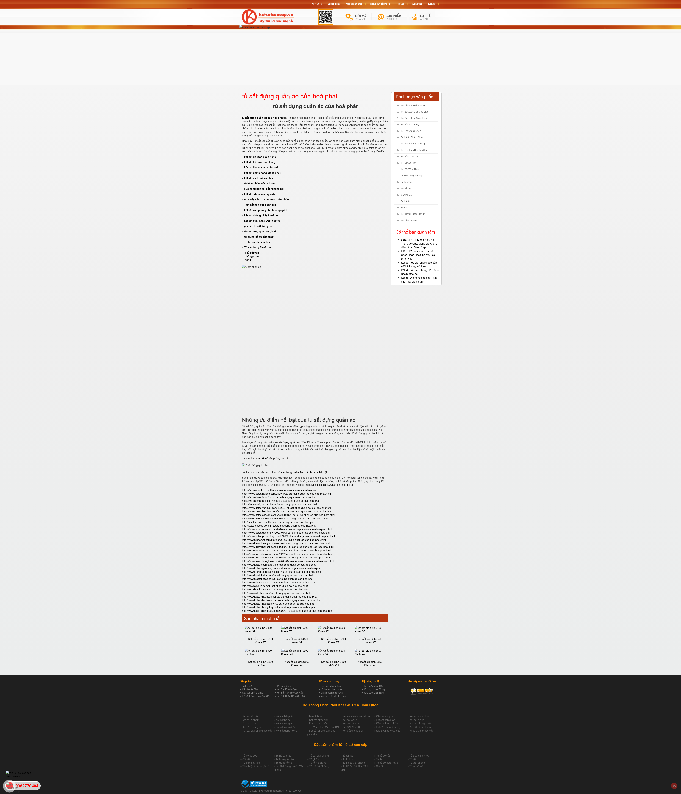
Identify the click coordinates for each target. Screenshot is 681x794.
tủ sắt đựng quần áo (287, 442)
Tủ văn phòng (417, 762)
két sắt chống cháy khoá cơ (261, 215)
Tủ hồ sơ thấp (283, 755)
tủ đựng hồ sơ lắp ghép (259, 236)
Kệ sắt (404, 207)
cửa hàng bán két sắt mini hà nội (264, 188)
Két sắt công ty (284, 723)
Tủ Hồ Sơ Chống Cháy (412, 137)
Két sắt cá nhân (351, 723)
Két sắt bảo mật (318, 723)
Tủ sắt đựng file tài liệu (258, 247)
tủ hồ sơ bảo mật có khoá (259, 183)
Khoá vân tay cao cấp (388, 730)
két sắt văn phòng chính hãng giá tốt (266, 210)
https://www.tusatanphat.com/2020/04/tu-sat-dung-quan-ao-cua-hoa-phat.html (286, 557)
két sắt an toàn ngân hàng (260, 156)
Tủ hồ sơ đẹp (249, 755)
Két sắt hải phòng (285, 716)
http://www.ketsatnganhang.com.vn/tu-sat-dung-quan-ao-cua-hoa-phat (281, 568)
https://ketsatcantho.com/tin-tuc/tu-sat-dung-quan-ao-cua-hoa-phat (279, 490)
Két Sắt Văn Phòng (410, 124)
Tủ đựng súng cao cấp (412, 175)
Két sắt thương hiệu (387, 723)
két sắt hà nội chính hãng (260, 162)
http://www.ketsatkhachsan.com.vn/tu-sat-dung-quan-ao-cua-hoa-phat (281, 600)
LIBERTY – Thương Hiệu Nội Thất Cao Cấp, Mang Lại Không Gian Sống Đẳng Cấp (419, 243)
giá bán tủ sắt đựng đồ (258, 226)
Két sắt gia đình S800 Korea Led (297, 663)
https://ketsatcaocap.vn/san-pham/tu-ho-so (330, 484)
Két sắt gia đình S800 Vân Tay (260, 663)
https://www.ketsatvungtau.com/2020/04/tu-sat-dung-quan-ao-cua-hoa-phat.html (287, 508)
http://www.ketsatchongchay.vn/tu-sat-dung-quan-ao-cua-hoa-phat (279, 607)
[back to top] (674, 786)
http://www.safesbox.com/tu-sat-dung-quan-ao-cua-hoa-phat (276, 593)
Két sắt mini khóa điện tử (413, 214)
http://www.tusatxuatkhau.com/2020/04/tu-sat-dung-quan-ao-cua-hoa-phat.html (286, 550)
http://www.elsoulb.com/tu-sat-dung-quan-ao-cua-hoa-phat (275, 586)
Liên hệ (432, 3)
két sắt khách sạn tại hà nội (261, 167)
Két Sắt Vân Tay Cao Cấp (413, 144)
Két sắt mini (406, 188)
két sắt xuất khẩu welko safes (262, 220)
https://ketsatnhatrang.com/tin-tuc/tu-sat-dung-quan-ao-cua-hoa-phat (281, 500)
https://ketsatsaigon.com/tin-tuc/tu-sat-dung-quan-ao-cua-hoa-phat (279, 504)
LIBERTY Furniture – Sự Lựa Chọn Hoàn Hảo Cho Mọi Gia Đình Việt (418, 254)
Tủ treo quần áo (285, 759)
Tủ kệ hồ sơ (416, 766)
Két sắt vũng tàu (385, 716)
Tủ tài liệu (348, 755)
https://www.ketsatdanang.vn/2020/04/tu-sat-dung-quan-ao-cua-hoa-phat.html (286, 532)
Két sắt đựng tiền (318, 720)
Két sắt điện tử (250, 720)
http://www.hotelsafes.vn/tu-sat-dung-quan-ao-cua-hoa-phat (275, 589)
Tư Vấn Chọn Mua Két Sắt (324, 727)
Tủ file (379, 759)
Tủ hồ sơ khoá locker (257, 242)
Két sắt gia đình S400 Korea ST (370, 640)
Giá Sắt (380, 766)
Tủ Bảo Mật (406, 182)
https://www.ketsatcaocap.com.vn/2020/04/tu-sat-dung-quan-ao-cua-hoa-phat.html (288, 515)
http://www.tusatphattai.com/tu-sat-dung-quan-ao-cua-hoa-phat (277, 575)
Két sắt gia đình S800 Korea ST (333, 640)
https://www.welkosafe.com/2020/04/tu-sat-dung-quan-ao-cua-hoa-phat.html (285, 518)
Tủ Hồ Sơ (405, 201)
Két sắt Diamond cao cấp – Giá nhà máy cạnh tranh (419, 279)
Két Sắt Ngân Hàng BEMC (413, 105)
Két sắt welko (350, 720)
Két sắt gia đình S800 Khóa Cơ (333, 663)
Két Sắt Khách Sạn (410, 156)
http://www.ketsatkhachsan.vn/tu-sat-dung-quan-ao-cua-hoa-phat (278, 603)
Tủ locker (348, 759)
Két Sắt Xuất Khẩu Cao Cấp (414, 112)
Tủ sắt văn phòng (319, 755)
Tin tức (400, 3)
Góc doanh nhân (354, 3)
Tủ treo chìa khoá (419, 755)
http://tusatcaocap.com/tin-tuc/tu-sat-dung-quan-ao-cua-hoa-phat (278, 522)
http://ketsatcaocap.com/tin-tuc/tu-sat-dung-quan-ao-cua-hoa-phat (279, 525)
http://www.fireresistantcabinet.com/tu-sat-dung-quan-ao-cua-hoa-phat (281, 571)
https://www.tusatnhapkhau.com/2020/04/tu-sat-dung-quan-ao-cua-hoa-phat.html (287, 554)
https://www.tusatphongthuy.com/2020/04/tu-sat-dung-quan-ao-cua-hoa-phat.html (288, 561)
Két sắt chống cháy (420, 723)
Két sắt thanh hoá (419, 716)
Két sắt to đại (249, 723)
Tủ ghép (314, 759)
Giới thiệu (317, 3)
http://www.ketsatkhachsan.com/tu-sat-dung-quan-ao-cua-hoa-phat (279, 596)
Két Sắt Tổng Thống (410, 169)
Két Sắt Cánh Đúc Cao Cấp (414, 150)
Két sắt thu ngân (251, 727)
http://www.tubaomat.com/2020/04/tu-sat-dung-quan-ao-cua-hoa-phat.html (284, 539)
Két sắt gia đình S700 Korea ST (297, 640)
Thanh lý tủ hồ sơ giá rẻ (255, 766)
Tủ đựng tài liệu (251, 762)
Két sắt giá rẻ (416, 720)
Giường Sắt (406, 195)
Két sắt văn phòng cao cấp (257, 730)
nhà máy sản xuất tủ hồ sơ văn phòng (267, 199)
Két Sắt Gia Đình (409, 220)
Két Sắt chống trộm (353, 730)
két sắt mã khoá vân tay (258, 178)
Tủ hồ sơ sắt (383, 755)
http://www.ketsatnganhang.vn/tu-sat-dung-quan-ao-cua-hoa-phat (279, 564)
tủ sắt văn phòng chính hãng (252, 256)
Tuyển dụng (416, 3)
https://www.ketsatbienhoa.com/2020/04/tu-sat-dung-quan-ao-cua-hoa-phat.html (287, 511)
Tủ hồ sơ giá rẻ (317, 762)
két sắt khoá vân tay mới (259, 194)
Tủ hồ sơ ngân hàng (387, 762)
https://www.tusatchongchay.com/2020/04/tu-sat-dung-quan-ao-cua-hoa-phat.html (288, 547)
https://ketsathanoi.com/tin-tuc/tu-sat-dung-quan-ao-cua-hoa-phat (279, 497)
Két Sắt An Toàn (408, 163)
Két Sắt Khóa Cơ (352, 727)
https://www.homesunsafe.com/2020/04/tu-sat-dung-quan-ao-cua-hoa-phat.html (287, 529)
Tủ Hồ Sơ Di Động (319, 766)
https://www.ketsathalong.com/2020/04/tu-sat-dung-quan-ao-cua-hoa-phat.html (286, 493)
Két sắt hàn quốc (385, 720)
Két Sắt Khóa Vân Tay (388, 727)
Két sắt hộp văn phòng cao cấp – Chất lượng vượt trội (419, 264)
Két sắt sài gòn (250, 716)
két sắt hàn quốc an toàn (260, 204)
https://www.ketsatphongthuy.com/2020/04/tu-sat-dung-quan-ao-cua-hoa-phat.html (288, 536)
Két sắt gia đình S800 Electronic (370, 663)
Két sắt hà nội (283, 720)
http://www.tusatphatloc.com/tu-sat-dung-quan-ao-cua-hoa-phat (277, 579)
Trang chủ (335, 3)
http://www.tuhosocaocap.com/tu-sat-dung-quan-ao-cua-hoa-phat (278, 582)
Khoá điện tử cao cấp (421, 730)
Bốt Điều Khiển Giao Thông (414, 118)
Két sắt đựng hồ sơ (286, 730)
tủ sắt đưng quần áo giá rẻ (260, 231)
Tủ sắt (412, 759)
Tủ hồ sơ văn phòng (354, 762)
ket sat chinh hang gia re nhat (262, 172)
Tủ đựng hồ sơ (284, 762)
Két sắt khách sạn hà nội (356, 716)
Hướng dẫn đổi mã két (380, 3)
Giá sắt (246, 759)
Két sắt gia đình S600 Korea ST (260, 640)
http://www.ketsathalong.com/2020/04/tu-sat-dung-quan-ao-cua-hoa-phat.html (286, 543)
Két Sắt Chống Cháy (411, 131)
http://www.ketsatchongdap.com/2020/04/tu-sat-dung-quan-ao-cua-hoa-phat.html (287, 610)
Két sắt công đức (285, 727)
